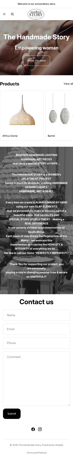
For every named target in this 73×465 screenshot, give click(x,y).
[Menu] (4, 14)
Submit (11, 413)
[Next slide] (66, 115)
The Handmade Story (29, 445)
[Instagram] (40, 429)
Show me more (37, 60)
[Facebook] (33, 429)
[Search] (12, 14)
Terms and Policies (37, 452)
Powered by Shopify (52, 445)
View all (68, 83)
